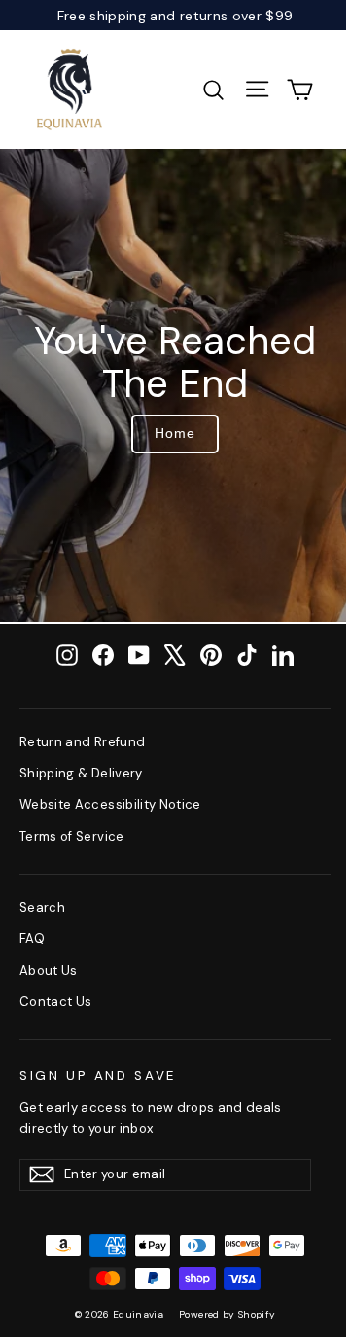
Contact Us (55, 1002)
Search (42, 907)
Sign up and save (97, 1075)
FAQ (32, 938)
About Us (48, 970)
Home (175, 433)
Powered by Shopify (227, 1314)
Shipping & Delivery (81, 773)
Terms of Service (71, 836)
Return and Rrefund (82, 742)
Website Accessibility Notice (110, 804)
